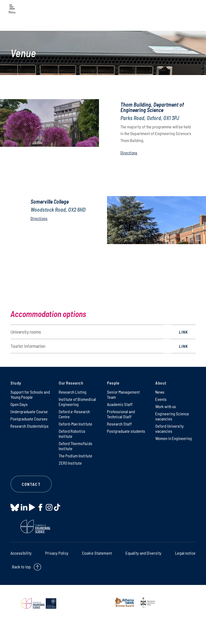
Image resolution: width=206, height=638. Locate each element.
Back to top (21, 566)
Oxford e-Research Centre (74, 414)
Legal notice (185, 552)
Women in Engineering (173, 438)
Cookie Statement (97, 552)
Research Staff (119, 423)
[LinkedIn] (24, 507)
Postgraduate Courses (28, 418)
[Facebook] (40, 507)
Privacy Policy (56, 552)
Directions (128, 152)
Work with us (165, 406)
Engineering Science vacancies (172, 416)
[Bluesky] (14, 508)
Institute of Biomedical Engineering (77, 402)
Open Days (19, 404)
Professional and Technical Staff (121, 414)
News (159, 391)
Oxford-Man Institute (75, 423)
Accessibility (21, 552)
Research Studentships (29, 425)
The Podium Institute (75, 455)
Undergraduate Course (29, 411)
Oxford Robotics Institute (72, 433)
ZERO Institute (70, 462)
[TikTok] (57, 507)
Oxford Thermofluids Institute (75, 446)
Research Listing (72, 391)
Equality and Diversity (143, 552)
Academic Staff (120, 404)
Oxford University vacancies (169, 428)
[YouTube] (32, 507)
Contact (31, 484)
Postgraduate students (126, 431)
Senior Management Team (123, 394)
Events (161, 399)
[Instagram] (49, 507)
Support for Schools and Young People (30, 394)
